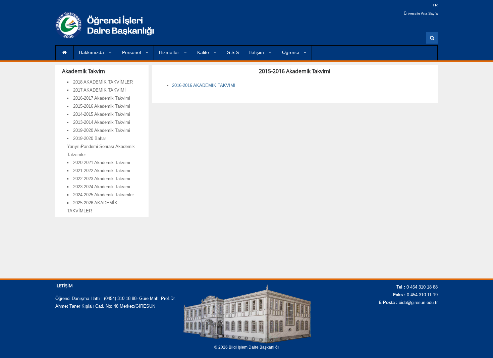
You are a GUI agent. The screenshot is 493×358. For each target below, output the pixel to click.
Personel (132, 52)
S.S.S (233, 52)
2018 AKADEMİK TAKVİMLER (103, 82)
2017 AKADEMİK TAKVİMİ (99, 90)
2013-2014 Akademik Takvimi (101, 122)
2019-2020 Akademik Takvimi (101, 130)
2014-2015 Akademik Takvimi (101, 114)
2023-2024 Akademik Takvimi (101, 186)
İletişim (257, 52)
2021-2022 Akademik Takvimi (101, 170)
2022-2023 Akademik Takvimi (101, 178)
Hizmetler (169, 52)
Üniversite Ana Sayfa (421, 13)
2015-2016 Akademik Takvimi (101, 106)
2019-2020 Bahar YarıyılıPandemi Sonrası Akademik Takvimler (101, 146)
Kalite (203, 52)
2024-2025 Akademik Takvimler (103, 194)
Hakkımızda (92, 52)
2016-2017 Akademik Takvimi (101, 98)
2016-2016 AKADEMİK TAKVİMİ (203, 85)
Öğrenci (291, 52)
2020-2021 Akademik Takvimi (101, 162)
